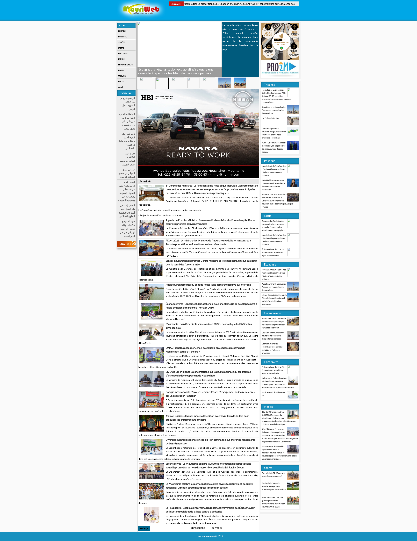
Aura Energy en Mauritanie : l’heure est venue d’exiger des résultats (274, 110)
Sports (121, 48)
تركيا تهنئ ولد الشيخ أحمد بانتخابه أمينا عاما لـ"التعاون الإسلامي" (127, 141)
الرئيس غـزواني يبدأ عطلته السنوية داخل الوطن (127, 103)
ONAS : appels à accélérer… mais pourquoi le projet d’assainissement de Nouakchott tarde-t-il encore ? (205, 349)
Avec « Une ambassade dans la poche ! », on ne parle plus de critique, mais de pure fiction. (274, 147)
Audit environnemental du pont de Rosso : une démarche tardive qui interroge (208, 284)
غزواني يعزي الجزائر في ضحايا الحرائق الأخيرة (126, 173)
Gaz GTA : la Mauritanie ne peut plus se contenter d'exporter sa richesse (273, 335)
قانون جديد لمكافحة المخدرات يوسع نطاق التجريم (127, 159)
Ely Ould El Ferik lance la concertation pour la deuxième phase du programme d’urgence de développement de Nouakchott (208, 373)
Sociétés (121, 42)
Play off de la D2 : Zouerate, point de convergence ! (273, 474)
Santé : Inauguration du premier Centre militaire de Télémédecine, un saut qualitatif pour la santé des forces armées (211, 262)
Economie (122, 37)
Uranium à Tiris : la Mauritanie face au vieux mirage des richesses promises (272, 348)
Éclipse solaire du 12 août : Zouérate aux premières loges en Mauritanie (273, 252)
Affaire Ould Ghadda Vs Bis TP (273, 394)
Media (121, 81)
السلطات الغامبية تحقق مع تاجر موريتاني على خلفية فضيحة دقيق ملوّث (127, 121)
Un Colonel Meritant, (271, 118)
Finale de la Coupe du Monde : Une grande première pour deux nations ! (274, 488)
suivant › (217, 527)
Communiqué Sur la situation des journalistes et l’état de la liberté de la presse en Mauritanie (274, 133)
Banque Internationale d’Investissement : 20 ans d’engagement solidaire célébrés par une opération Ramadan (210, 393)
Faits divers (123, 53)
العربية (120, 87)
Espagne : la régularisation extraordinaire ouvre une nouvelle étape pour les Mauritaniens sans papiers (273, 225)
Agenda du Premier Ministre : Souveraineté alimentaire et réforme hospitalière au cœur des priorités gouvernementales (210, 221)
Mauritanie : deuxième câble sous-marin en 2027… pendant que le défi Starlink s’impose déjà (209, 325)
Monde (121, 59)
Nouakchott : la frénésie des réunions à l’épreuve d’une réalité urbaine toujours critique (274, 171)
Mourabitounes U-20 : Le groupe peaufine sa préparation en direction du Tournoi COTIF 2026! (273, 502)
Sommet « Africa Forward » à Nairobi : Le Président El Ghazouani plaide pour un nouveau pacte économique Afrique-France (278, 200)
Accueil (122, 25)
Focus (120, 70)
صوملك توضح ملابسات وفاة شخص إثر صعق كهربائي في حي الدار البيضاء (127, 228)
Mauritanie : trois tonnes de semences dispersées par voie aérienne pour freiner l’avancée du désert (274, 323)
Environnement (125, 65)
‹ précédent (198, 527)
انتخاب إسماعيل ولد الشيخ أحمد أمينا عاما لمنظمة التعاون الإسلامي (127, 211)
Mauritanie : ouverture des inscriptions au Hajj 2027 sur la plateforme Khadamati (179, 71)
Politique (122, 31)
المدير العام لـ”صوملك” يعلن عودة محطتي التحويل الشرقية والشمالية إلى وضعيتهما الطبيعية (126, 191)
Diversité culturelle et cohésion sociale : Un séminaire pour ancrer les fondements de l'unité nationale (210, 441)
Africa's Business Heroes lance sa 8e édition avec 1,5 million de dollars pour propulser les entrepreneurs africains (207, 417)
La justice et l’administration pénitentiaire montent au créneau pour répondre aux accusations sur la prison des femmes (278, 383)
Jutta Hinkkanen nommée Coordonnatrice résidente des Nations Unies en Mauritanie (273, 185)
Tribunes (122, 76)
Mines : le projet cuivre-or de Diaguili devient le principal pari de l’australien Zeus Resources (274, 299)
